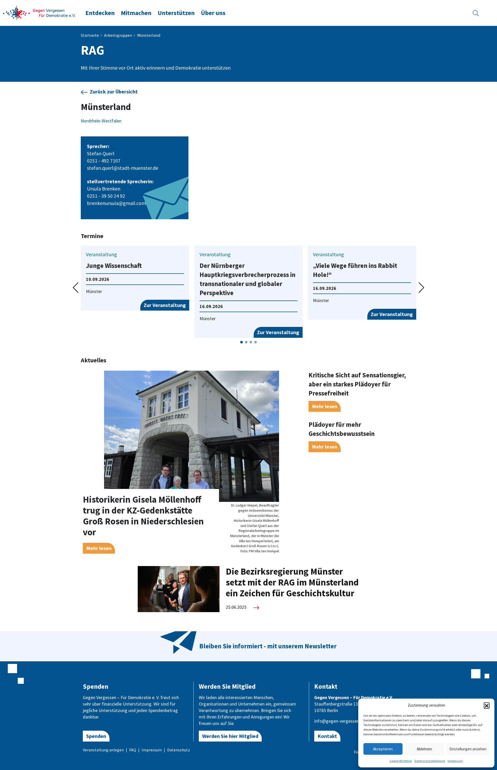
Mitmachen (136, 13)
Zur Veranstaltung (165, 305)
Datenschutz (178, 749)
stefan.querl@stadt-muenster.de (122, 168)
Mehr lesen (99, 548)
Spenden (96, 736)
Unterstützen (176, 13)
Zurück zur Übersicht (114, 91)
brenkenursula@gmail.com (116, 203)
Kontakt (327, 736)
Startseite (90, 35)
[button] (486, 705)
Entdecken (100, 13)
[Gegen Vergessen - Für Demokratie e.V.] (39, 12)
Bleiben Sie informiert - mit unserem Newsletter (268, 646)
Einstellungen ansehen (467, 748)
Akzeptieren (383, 748)
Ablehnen (424, 748)
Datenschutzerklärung (429, 761)
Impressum (455, 761)
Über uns (213, 13)
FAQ (132, 749)
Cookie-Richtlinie (401, 761)
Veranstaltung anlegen (103, 749)
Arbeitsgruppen (118, 35)
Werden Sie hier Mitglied (230, 736)
